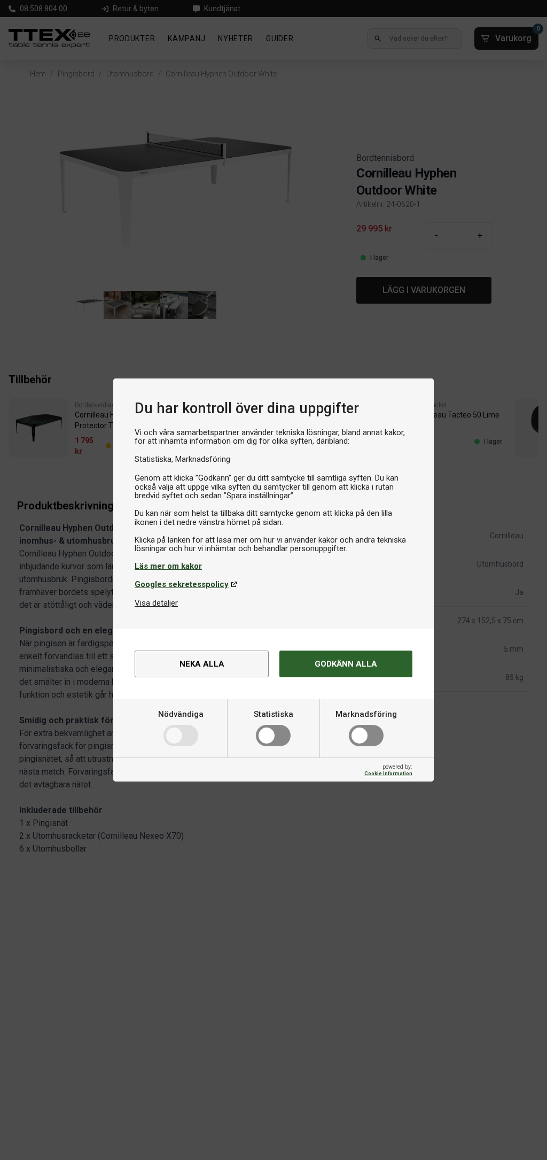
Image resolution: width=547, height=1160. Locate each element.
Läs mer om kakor (168, 566)
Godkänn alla (346, 664)
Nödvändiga (181, 714)
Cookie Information (388, 773)
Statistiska (273, 714)
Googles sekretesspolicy (182, 584)
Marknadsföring (366, 714)
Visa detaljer (156, 603)
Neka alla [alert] (201, 664)
